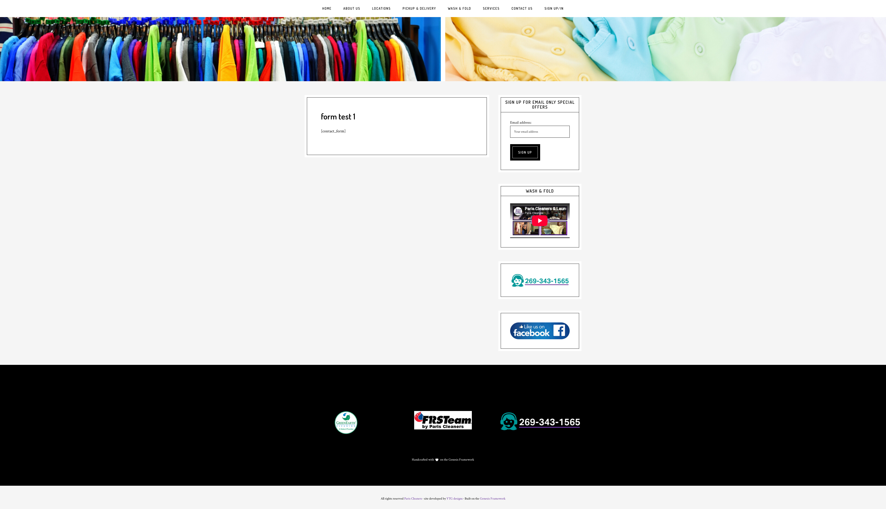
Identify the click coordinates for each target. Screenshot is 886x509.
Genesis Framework (461, 460)
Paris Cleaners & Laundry (443, 49)
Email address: (521, 122)
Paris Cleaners (413, 499)
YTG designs (454, 499)
